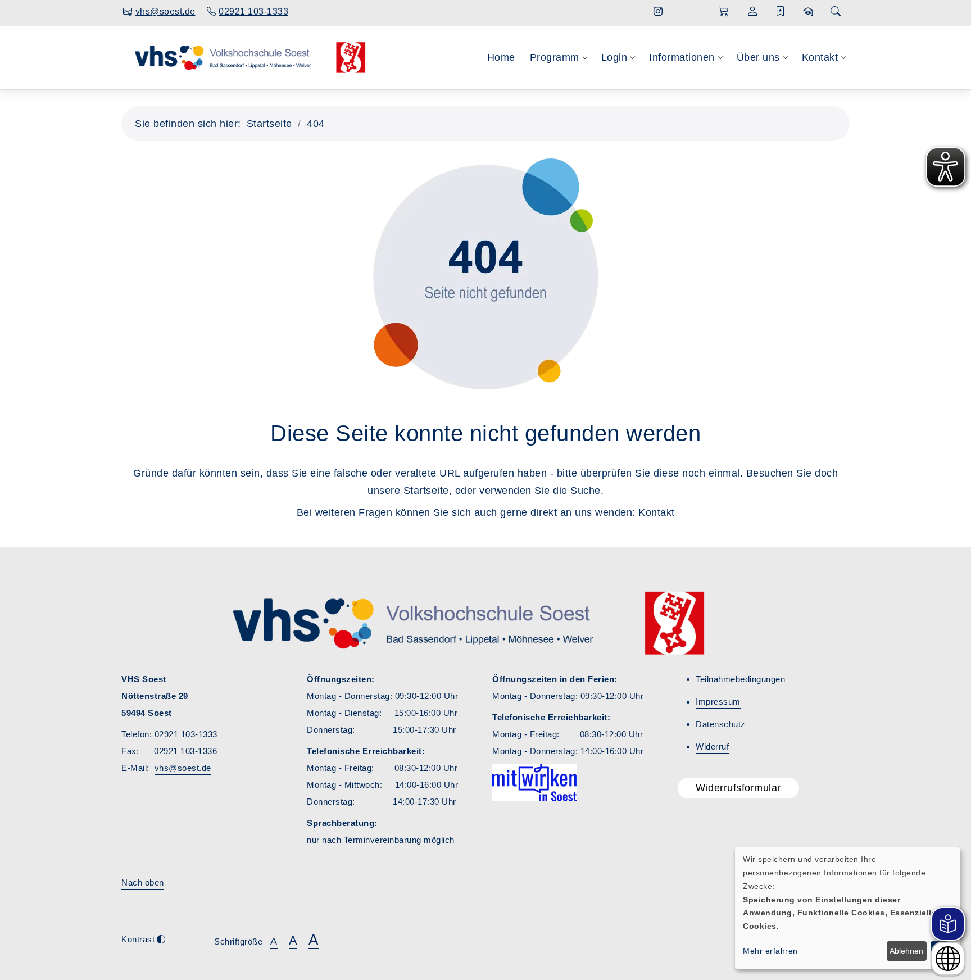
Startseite (269, 123)
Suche (585, 490)
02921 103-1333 (187, 734)
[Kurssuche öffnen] (835, 12)
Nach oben (142, 882)
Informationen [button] (682, 57)
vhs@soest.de (183, 768)
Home (501, 57)
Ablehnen (906, 950)
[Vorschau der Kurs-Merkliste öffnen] (781, 12)
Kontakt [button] (820, 57)
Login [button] (614, 57)
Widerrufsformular (738, 787)
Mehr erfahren (770, 950)
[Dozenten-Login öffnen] (808, 12)
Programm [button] (554, 57)
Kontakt (656, 512)
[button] (724, 12)
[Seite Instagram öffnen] (658, 11)
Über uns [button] (758, 57)
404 (316, 123)
